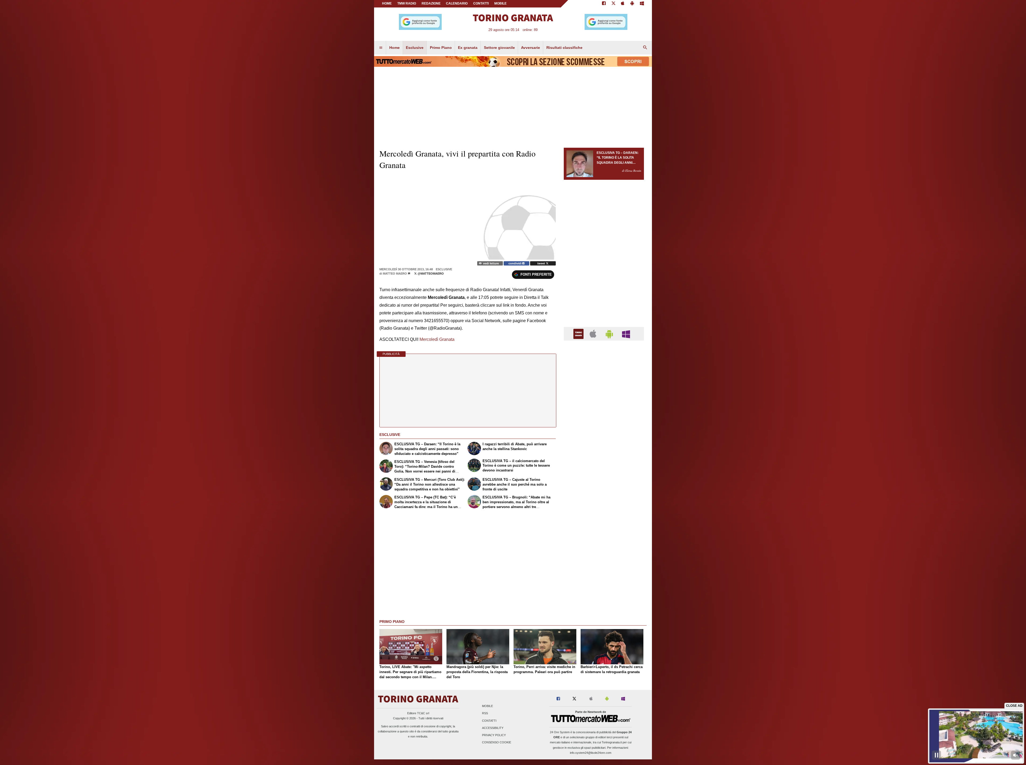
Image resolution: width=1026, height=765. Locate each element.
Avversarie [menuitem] (530, 47)
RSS (485, 713)
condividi (515, 263)
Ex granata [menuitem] (467, 47)
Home (387, 3)
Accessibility (492, 727)
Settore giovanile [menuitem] (499, 47)
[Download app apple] (623, 3)
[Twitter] (613, 3)
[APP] (579, 333)
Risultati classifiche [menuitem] (564, 47)
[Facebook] (603, 3)
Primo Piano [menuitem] (441, 47)
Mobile (487, 706)
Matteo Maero (395, 273)
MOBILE (500, 3)
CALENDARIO (457, 3)
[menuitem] (381, 48)
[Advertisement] (604, 551)
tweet (541, 263)
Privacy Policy (494, 735)
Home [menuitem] (394, 47)
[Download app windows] (642, 3)
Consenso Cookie (496, 742)
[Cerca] (645, 48)
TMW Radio (406, 3)
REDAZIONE (431, 3)
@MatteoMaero (430, 273)
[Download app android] (632, 3)
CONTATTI (481, 3)
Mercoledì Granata (436, 339)
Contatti (489, 720)
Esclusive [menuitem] (414, 47)
